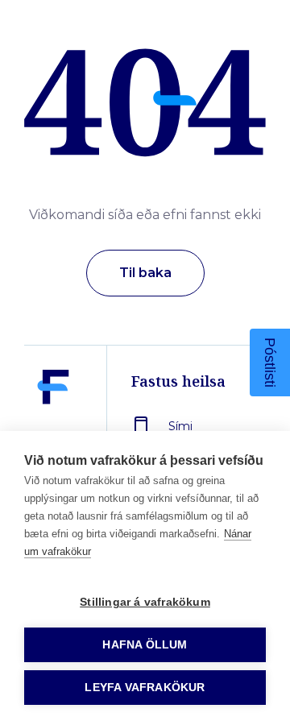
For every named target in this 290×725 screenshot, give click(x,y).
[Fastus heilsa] (53, 424)
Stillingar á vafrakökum (145, 602)
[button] (270, 362)
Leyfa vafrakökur (145, 688)
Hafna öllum (144, 645)
